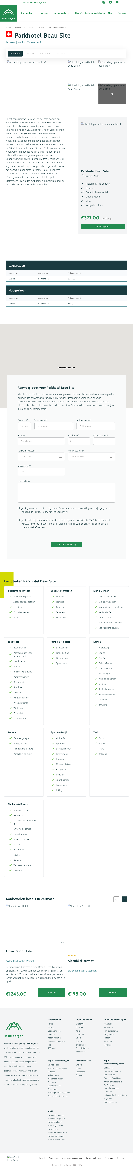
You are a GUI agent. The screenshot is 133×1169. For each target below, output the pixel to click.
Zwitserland (20, 27)
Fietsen (107, 1038)
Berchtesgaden (54, 1085)
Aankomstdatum (26, 450)
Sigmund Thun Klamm (113, 1078)
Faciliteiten (45, 53)
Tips (110, 13)
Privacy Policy (41, 511)
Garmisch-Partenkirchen (58, 1096)
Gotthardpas (109, 1068)
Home (8, 27)
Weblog (44, 13)
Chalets (79, 1065)
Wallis (31, 27)
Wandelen (108, 1024)
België (78, 1038)
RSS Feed (51, 1048)
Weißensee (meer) (55, 1079)
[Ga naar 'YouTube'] (117, 2)
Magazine (122, 13)
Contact (42, 1158)
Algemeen (15, 53)
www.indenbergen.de (56, 1118)
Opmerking (24, 481)
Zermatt (41, 27)
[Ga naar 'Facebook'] (103, 2)
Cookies (120, 1158)
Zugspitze (108, 1098)
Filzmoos (51, 1071)
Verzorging (23, 466)
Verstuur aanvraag (66, 544)
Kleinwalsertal (53, 1075)
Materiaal (108, 1045)
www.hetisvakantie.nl (56, 1139)
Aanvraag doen (102, 226)
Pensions (79, 1075)
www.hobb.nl (53, 1129)
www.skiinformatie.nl (56, 1136)
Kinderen (73, 435)
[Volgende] (124, 899)
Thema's (78, 13)
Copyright (109, 1158)
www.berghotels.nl (55, 1125)
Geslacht (22, 420)
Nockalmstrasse (110, 1102)
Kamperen (108, 1027)
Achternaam (83, 420)
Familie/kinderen (111, 1031)
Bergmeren (109, 1034)
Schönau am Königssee (57, 1068)
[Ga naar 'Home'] (8, 13)
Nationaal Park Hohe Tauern (115, 1095)
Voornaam (40, 420)
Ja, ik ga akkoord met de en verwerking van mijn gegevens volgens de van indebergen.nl (66, 510)
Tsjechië (79, 1041)
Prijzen (30, 53)
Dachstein (108, 1091)
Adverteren (53, 1158)
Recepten (108, 1041)
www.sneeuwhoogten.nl (57, 1132)
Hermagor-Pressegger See (59, 1092)
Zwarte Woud (53, 1089)
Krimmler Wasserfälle (113, 1082)
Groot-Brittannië (82, 1048)
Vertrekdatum (75, 450)
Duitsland (80, 1034)
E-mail (21, 435)
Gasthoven (80, 1071)
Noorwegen (80, 1051)
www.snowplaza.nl (55, 1122)
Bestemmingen (27, 13)
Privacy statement (93, 1158)
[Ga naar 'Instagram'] (110, 2)
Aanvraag (62, 53)
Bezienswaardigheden (95, 13)
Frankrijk (79, 1027)
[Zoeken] (128, 13)
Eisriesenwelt (109, 1074)
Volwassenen (100, 435)
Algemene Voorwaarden (61, 508)
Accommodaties (61, 13)
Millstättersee (53, 1065)
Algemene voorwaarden (72, 1158)
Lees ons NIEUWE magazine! (34, 2)
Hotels (78, 1068)
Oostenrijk (80, 1024)
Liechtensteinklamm (112, 1071)
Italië (78, 1031)
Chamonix (52, 1082)
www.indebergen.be (56, 1115)
